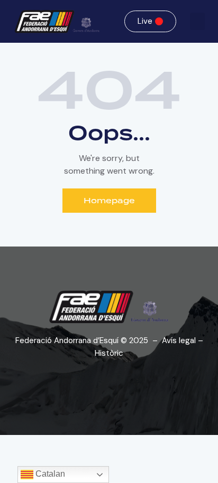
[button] (197, 21)
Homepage (109, 200)
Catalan (49, 473)
